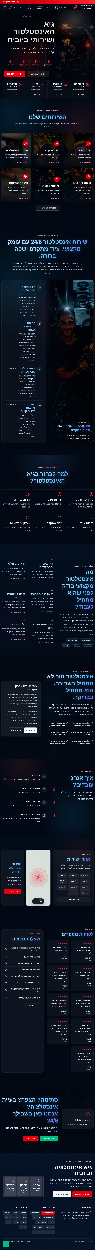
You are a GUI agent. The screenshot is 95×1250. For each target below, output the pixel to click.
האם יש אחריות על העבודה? (29, 998)
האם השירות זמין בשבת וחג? (29, 963)
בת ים (72, 881)
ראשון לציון (62, 881)
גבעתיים (60, 875)
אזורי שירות (29, 7)
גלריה (20, 7)
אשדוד (61, 887)
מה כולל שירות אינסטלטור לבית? (27, 982)
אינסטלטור (36, 1217)
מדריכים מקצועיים (47, 1212)
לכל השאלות (33, 1005)
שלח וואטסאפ (49, 1138)
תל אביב (83, 875)
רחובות (84, 887)
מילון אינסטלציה (48, 1217)
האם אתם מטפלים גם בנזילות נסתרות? (25, 976)
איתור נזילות (56, 7)
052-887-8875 (13, 74)
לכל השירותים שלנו (49, 208)
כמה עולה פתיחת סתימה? (30, 970)
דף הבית (71, 7)
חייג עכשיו (14, 891)
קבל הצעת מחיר (62, 1194)
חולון (83, 881)
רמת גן (72, 875)
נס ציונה (72, 887)
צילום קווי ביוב (16, 730)
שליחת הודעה (36, 74)
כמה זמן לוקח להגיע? (32, 957)
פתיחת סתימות (39, 7)
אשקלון (84, 893)
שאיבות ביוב (49, 1232)
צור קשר (10, 7)
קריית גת (72, 893)
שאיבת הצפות (38, 1232)
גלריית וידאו (35, 1212)
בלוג (15, 7)
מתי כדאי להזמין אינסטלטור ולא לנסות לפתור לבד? (26, 949)
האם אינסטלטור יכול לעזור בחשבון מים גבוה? (25, 990)
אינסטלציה (63, 7)
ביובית (46, 7)
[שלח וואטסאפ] (6, 1244)
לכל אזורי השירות (74, 900)
